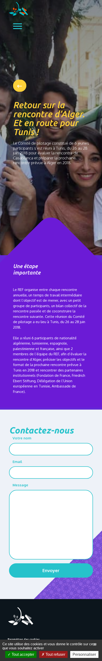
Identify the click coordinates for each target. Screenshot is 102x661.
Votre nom (22, 438)
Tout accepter (22, 654)
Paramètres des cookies (24, 639)
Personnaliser (84, 654)
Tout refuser (55, 654)
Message (20, 485)
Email (17, 461)
